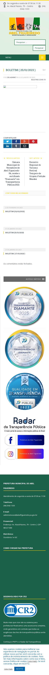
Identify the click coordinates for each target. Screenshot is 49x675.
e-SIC (15, 537)
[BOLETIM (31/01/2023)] (24, 227)
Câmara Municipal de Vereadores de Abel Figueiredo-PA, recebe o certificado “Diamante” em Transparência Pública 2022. (12, 173)
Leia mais (32, 661)
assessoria (32, 625)
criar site (20, 622)
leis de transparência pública (28, 632)
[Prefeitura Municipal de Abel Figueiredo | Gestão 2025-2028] (24, 26)
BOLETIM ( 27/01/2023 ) (15, 253)
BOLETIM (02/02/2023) (15, 211)
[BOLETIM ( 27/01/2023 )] (24, 248)
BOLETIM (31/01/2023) (14, 232)
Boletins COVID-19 (38, 80)
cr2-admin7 (11, 77)
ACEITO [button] (19, 668)
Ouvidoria (7, 537)
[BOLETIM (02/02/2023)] (24, 206)
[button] (33, 279)
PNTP (15, 642)
